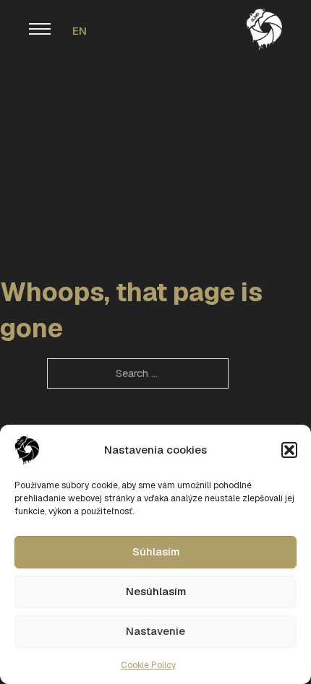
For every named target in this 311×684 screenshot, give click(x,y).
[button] (289, 450)
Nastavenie (155, 631)
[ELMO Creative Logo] (264, 28)
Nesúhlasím (156, 591)
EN (79, 31)
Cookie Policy (148, 665)
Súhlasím (155, 551)
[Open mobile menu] (40, 29)
